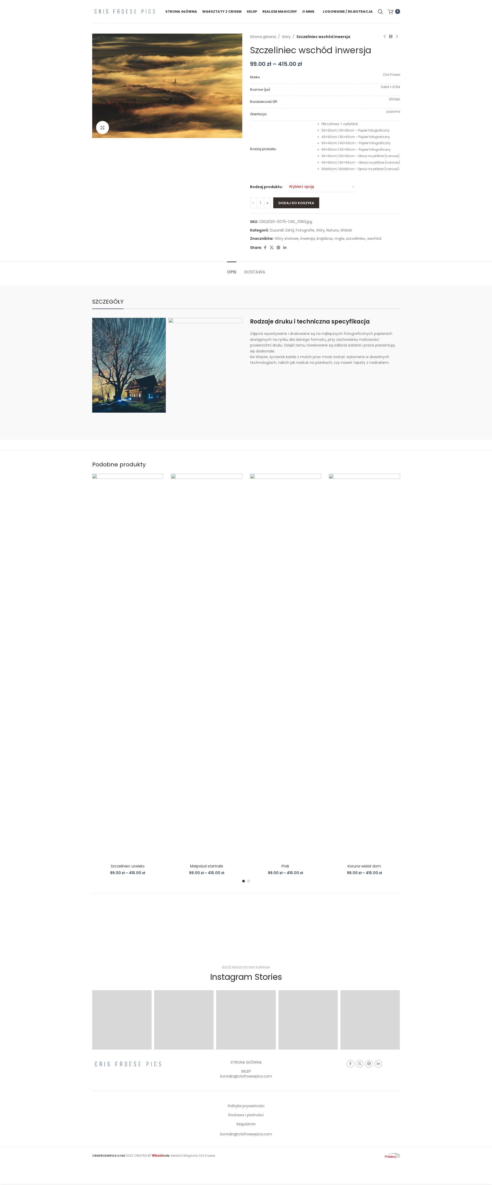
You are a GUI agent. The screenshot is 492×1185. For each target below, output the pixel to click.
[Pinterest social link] (278, 247)
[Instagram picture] (122, 1020)
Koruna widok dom (364, 866)
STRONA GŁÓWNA (246, 1062)
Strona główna (263, 36)
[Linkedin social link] (285, 247)
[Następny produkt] (397, 37)
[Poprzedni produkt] (384, 37)
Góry (286, 36)
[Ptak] (285, 667)
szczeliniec (355, 238)
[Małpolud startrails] (206, 667)
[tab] (231, 269)
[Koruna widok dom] (364, 667)
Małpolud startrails (206, 866)
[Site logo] (124, 11)
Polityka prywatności (246, 1106)
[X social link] (271, 247)
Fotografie (305, 230)
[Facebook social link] (265, 247)
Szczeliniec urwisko (128, 866)
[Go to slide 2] (248, 881)
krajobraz (325, 238)
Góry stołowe (287, 238)
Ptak (285, 866)
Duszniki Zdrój (282, 230)
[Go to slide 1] (243, 881)
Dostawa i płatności (246, 1115)
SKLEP (246, 1071)
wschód (374, 238)
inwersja (307, 238)
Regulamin (246, 1124)
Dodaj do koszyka (296, 203)
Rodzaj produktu (266, 186)
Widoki (346, 230)
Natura (332, 230)
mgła (339, 238)
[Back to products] (391, 37)
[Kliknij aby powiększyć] (102, 127)
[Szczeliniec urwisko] (127, 667)
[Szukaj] (380, 11)
